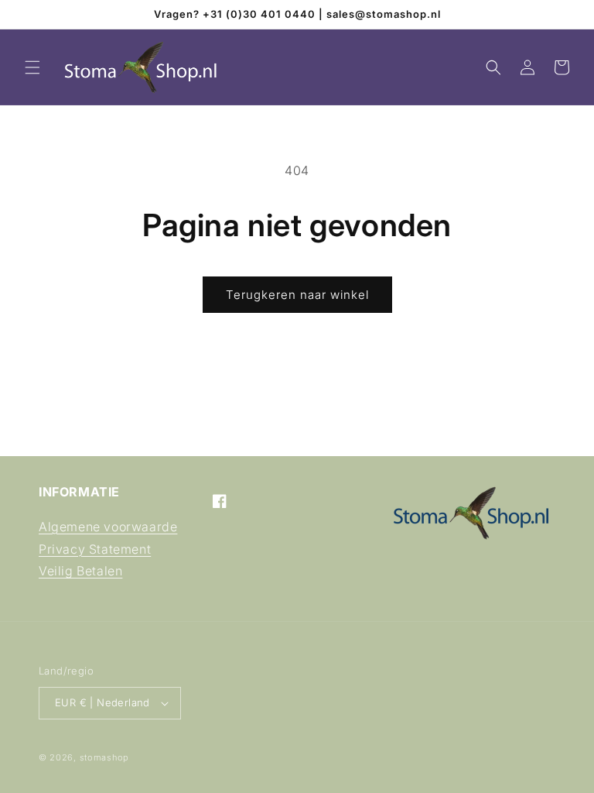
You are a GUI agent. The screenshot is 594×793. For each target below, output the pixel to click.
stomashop (104, 757)
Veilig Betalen (80, 570)
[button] (32, 67)
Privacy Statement (95, 549)
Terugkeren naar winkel (297, 294)
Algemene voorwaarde (108, 526)
